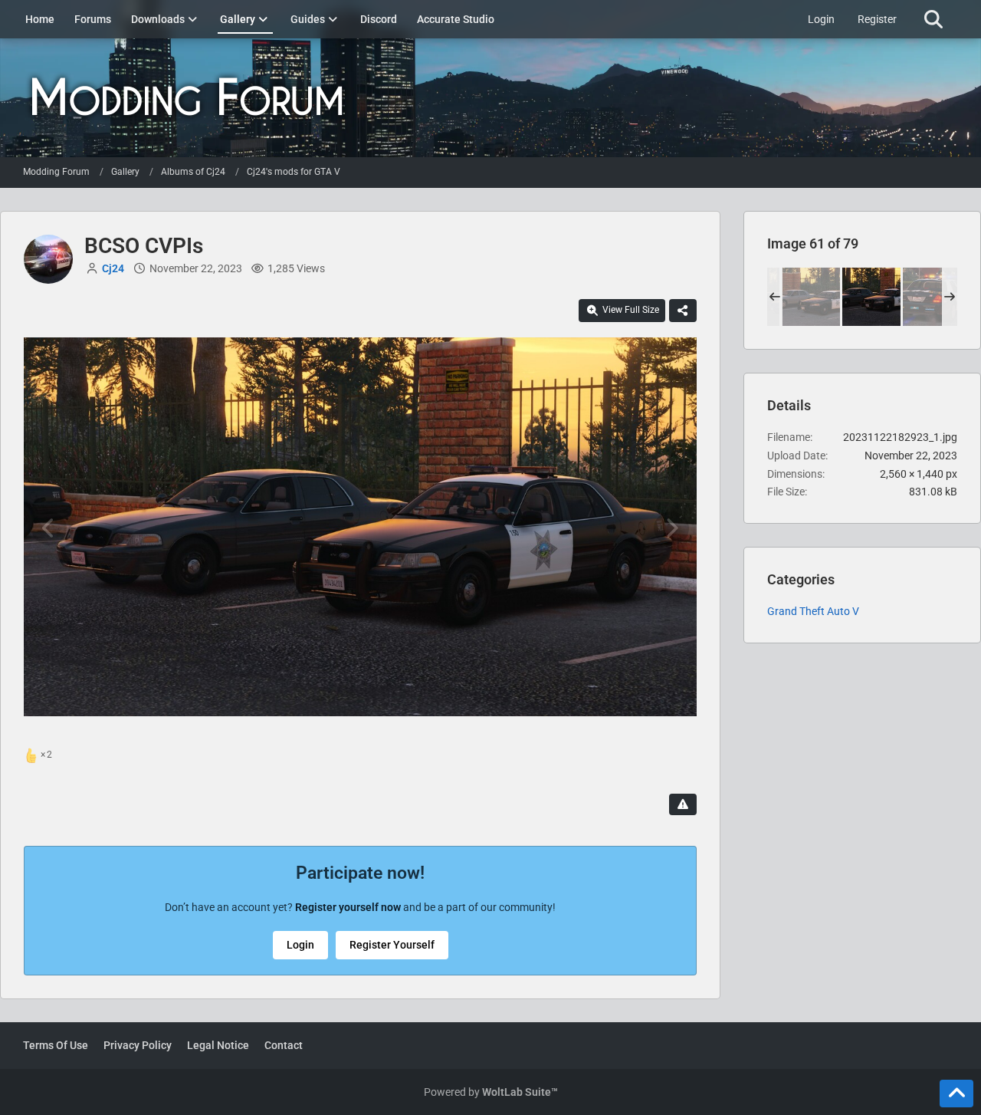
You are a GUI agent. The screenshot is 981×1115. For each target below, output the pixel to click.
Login (821, 19)
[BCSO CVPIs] (811, 297)
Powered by (491, 1092)
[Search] (933, 19)
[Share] (683, 310)
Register (877, 19)
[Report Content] (683, 804)
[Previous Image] (49, 528)
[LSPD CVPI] (932, 297)
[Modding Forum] (490, 97)
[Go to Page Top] (956, 1093)
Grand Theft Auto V (813, 611)
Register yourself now (348, 907)
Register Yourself (392, 945)
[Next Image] (671, 528)
